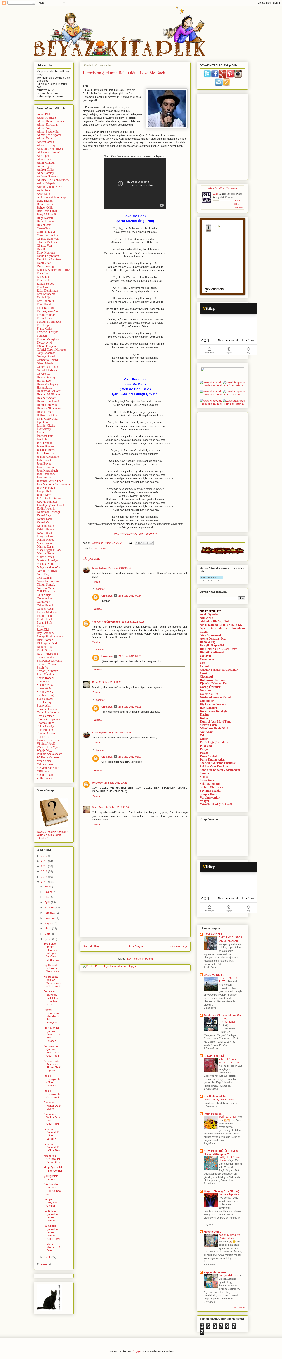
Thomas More (45, 722)
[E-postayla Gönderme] (130, 542)
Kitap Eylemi (99, 568)
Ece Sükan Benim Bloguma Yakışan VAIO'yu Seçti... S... (51, 951)
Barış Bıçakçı (45, 200)
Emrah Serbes (45, 283)
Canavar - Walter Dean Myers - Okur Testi (52, 1119)
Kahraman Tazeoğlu (49, 512)
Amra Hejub (44, 166)
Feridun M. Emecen (49, 321)
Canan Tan (43, 228)
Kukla (204, 718)
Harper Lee (44, 380)
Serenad (205, 773)
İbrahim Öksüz (46, 425)
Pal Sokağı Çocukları (214, 742)
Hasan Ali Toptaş (47, 384)
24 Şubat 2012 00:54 (129, 595)
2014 (44, 871)
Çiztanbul (206, 676)
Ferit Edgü (43, 325)
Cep (202, 662)
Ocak (47, 1257)
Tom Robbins (45, 729)
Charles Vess (44, 245)
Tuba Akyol (44, 736)
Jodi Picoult (44, 460)
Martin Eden (208, 725)
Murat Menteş (45, 557)
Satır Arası (98, 807)
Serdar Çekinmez (47, 671)
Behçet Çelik (45, 207)
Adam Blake (44, 114)
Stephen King (45, 695)
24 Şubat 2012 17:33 (115, 782)
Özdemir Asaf (45, 608)
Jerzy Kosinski (46, 453)
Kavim (204, 714)
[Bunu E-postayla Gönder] (137, 543)
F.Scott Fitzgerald (47, 346)
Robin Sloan (44, 650)
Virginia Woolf (46, 743)
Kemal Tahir (44, 518)
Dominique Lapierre (49, 259)
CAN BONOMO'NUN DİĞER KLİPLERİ (135, 534)
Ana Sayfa (136, 946)
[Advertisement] (135, 910)
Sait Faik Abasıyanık (49, 660)
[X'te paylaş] (144, 543)
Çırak (204, 673)
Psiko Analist (208, 756)
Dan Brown (44, 249)
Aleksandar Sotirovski (50, 148)
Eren (95, 682)
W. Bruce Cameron (48, 757)
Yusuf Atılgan (45, 774)
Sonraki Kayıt (92, 946)
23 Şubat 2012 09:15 (133, 621)
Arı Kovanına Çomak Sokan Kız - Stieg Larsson (52, 1034)
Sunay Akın (44, 705)
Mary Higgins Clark (49, 550)
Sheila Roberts (45, 678)
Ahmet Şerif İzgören (49, 135)
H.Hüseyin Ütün (47, 415)
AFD (215, 193)
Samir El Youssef (47, 664)
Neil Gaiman (44, 577)
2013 (44, 876)
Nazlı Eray (43, 574)
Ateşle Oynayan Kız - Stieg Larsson (53, 1080)
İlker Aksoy (44, 429)
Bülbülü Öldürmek (212, 652)
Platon (41, 626)
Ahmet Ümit (44, 138)
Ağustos (49, 907)
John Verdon (44, 477)
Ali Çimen (43, 155)
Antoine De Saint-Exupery (53, 179)
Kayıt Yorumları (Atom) (140, 958)
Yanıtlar (100, 589)
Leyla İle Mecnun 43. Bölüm (52, 1247)
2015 (44, 866)
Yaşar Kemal (44, 760)
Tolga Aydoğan (46, 726)
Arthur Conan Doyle (49, 186)
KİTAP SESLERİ (214, 1055)
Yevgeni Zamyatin (48, 767)
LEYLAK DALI (213, 934)
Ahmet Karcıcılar (47, 124)
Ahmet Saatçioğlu (48, 131)
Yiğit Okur (43, 771)
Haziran (49, 918)
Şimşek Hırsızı (209, 794)
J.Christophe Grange (49, 498)
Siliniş (204, 776)
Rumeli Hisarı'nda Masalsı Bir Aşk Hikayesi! (52, 1016)
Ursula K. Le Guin (48, 740)
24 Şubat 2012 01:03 (129, 656)
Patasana (206, 745)
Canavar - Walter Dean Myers (52, 1105)
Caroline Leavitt (46, 231)
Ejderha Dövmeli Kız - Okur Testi (52, 1147)
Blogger (136, 1351)
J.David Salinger (47, 501)
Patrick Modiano (47, 612)
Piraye (204, 749)
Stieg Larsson (45, 698)
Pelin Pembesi (213, 1113)
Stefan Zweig (45, 691)
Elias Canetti (44, 273)
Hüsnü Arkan (45, 411)
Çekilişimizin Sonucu (51, 1177)
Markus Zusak (45, 546)
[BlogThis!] (141, 543)
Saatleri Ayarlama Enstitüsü (218, 763)
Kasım (48, 891)
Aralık (48, 886)
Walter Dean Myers (48, 747)
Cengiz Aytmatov (47, 235)
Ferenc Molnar (46, 314)
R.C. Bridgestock (47, 653)
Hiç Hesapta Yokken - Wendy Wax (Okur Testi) (52, 981)
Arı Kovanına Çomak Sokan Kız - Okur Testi (52, 1050)
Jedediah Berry (46, 449)
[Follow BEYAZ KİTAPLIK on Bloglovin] (211, 579)
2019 (44, 855)
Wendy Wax (44, 750)
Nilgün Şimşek (46, 584)
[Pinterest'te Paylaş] (152, 543)
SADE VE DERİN (214, 974)
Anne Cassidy (45, 173)
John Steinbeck (46, 474)
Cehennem (207, 659)
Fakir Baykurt (45, 307)
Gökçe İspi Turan (47, 366)
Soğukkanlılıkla (210, 783)
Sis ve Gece (207, 780)
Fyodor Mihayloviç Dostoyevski (48, 340)
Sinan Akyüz (45, 684)
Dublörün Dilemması (213, 680)
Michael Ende (45, 553)
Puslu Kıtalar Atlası (212, 759)
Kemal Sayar (45, 515)
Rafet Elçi (43, 629)
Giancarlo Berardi (48, 359)
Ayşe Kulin (44, 193)
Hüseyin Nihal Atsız (49, 408)
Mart (47, 933)
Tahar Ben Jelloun (48, 712)
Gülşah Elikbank (47, 370)
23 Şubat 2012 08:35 (119, 568)
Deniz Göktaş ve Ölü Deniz (219, 1099)
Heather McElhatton (49, 394)
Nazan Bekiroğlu (47, 570)
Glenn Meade (45, 363)
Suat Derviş (44, 702)
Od (202, 735)
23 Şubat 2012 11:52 (110, 682)
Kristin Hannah (46, 529)
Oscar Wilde (44, 598)
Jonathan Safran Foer (50, 480)
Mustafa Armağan (48, 560)
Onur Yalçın (44, 595)
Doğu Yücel (44, 262)
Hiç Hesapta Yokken (213, 704)
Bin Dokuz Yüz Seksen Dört (218, 648)
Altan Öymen (45, 159)
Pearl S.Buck (45, 619)
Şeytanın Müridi (210, 790)
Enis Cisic (43, 287)
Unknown (107, 595)
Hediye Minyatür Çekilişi (50, 1202)
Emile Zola (43, 280)
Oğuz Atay (43, 601)
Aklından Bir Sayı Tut (214, 621)
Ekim (47, 896)
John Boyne (44, 463)
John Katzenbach (47, 470)
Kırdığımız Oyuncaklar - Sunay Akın (53, 1159)
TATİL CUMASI (228, 1116)
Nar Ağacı (206, 731)
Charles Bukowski (48, 238)
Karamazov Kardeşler (214, 711)
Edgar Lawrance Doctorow (53, 269)
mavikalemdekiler (215, 1096)
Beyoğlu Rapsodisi (212, 645)
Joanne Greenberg (48, 456)
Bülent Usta (44, 224)
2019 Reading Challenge (222, 188)
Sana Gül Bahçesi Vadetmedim (220, 769)
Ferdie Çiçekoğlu (47, 311)
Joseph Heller (45, 491)
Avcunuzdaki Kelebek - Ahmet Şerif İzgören (52, 1065)
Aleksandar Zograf (48, 152)
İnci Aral (42, 432)
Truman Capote (46, 733)
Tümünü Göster (237, 1307)
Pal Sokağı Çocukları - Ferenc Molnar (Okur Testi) (52, 1232)
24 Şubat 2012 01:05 (129, 706)
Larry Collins (45, 536)
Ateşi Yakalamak (211, 635)
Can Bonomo (101, 548)
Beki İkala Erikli (47, 211)
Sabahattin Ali (45, 657)
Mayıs (48, 923)
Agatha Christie (46, 117)
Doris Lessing (45, 266)
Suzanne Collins (47, 709)
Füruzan (42, 335)
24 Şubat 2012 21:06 (117, 807)
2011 (44, 1263)
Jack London (45, 442)
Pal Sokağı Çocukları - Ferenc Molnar (52, 1215)
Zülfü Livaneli (45, 778)
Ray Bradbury (45, 633)
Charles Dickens (47, 242)
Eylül (47, 902)
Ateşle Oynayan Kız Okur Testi (53, 1094)
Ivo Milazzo (44, 439)
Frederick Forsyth (47, 332)
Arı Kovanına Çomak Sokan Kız (221, 624)
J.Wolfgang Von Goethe (51, 505)
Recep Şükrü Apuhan (50, 636)
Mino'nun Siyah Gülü (214, 728)
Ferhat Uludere (46, 318)
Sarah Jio (42, 667)
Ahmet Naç (44, 128)
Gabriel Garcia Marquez (51, 349)
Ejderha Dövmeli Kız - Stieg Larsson (52, 1133)
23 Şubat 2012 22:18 (119, 732)
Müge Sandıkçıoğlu (49, 567)
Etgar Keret (44, 304)
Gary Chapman (46, 353)
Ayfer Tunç (44, 190)
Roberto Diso (45, 646)
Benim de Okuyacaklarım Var (222, 1015)
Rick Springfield (47, 643)
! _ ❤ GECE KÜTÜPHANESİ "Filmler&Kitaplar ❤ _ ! (221, 1152)
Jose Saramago (46, 487)
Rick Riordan (45, 639)
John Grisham (45, 467)
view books (239, 207)
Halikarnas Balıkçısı (49, 391)
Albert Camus (45, 141)
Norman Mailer (46, 588)
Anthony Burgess (47, 176)
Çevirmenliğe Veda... (230, 1194)
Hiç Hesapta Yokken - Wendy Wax (52, 968)
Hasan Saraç (44, 387)
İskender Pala (45, 436)
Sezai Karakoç (45, 674)
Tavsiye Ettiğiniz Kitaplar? (52, 831)
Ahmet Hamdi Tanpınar (51, 121)
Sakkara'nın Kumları (214, 766)
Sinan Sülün (44, 688)
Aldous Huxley (46, 145)
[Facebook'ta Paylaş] (148, 543)
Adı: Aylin (206, 617)
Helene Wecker (46, 397)
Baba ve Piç (207, 642)
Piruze (204, 752)
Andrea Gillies (45, 169)
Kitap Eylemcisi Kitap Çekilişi (53, 1169)
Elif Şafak (43, 276)
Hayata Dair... (212, 1231)
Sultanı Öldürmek (211, 787)
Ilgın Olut (43, 422)
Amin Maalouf (46, 162)
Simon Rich (44, 681)
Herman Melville (47, 404)
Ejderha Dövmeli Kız (213, 683)
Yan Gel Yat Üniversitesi (106, 621)
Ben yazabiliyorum (229, 1275)
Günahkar (207, 700)
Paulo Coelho (45, 615)
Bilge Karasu (45, 218)
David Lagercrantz (48, 256)
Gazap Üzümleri (210, 687)
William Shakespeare (49, 754)
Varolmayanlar (210, 797)
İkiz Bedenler (208, 707)
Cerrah (204, 666)
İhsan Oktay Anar (47, 418)
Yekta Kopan (45, 764)
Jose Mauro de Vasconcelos (53, 484)
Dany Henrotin (46, 252)
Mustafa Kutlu (45, 563)
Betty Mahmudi (46, 214)
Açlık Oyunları (209, 614)
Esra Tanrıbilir (45, 300)
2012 (44, 881)
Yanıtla (96, 581)
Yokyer (204, 801)
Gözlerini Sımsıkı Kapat (215, 697)
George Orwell (46, 356)
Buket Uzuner (45, 221)
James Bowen (45, 446)
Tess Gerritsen (45, 716)
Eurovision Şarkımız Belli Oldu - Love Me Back (52, 998)
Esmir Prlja (43, 297)
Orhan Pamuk (45, 605)
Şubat (48, 939)
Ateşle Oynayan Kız (213, 638)
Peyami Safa (44, 622)
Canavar (205, 655)
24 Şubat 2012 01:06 (129, 756)
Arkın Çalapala (46, 183)
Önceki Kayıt (179, 946)
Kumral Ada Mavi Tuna (215, 721)
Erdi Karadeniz (46, 294)
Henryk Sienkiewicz (49, 401)
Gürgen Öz (43, 373)
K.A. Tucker (44, 532)
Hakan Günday (46, 377)
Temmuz (49, 912)
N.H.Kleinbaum (46, 591)
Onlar (204, 738)
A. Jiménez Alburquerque (52, 197)
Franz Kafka (44, 328)
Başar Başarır (45, 204)
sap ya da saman (215, 1272)
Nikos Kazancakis (48, 581)
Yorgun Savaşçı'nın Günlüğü (222, 1191)
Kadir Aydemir (46, 508)
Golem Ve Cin (209, 693)
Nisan (48, 928)
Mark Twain (44, 543)
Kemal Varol (44, 522)
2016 (44, 861)
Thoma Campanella (49, 719)
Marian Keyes (45, 539)
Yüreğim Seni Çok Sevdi (216, 804)
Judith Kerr (43, 494)
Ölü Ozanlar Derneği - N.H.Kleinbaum (52, 1189)
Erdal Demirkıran (47, 290)
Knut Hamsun (45, 525)
